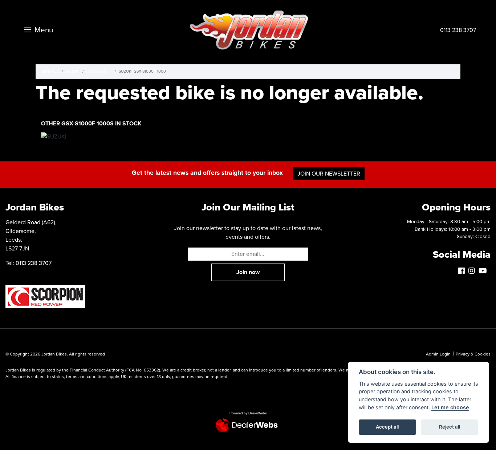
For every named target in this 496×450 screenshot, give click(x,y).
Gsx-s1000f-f (99, 71)
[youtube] (485, 271)
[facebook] (463, 271)
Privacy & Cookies (473, 354)
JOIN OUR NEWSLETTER (328, 173)
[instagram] (473, 271)
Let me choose (450, 407)
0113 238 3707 (458, 30)
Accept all (387, 427)
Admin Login (438, 354)
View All (50, 71)
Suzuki (73, 71)
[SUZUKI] (53, 137)
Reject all (449, 427)
